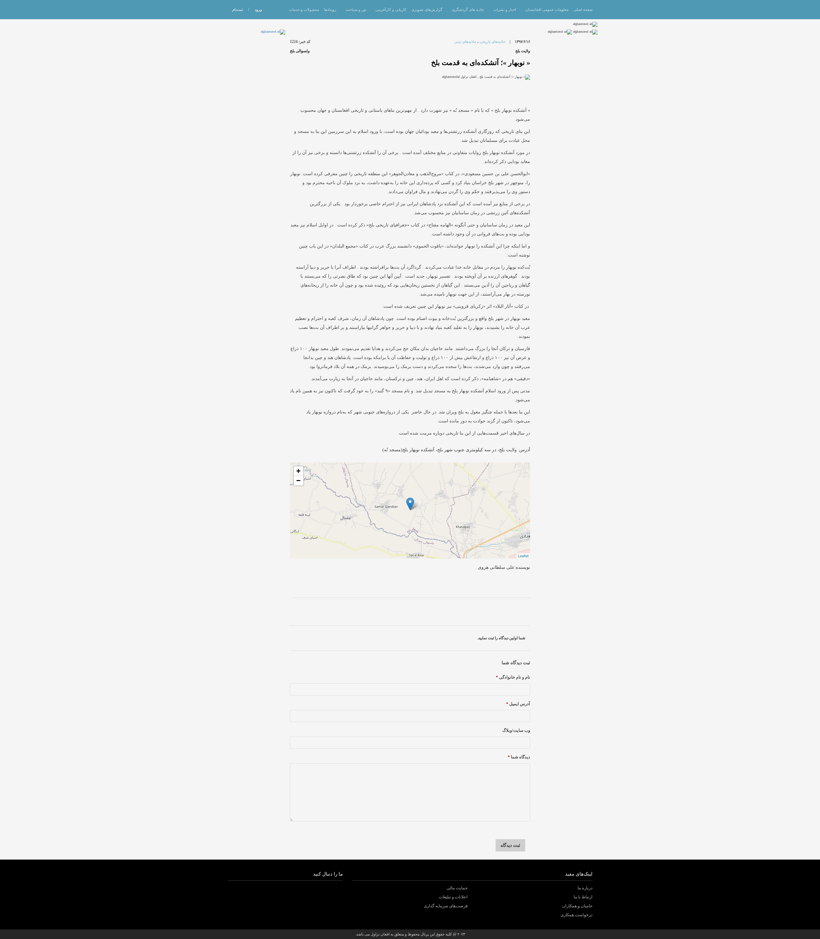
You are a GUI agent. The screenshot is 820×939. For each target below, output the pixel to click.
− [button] (298, 481)
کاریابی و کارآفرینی (390, 10)
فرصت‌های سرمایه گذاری (446, 905)
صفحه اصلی (583, 10)
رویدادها (330, 10)
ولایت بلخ (522, 51)
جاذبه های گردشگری (468, 10)
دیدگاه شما (519, 757)
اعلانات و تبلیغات (453, 896)
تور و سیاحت (356, 10)
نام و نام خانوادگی (513, 677)
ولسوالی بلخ (300, 51)
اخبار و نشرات (504, 10)
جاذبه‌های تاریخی (492, 41)
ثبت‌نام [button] (237, 10)
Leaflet (523, 555)
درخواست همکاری (577, 914)
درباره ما (585, 888)
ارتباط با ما (583, 896)
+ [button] (298, 471)
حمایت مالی (457, 888)
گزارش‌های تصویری (426, 10)
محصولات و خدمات (304, 10)
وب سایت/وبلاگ (516, 730)
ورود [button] (258, 10)
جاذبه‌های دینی (465, 41)
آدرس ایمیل (518, 704)
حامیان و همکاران (577, 905)
